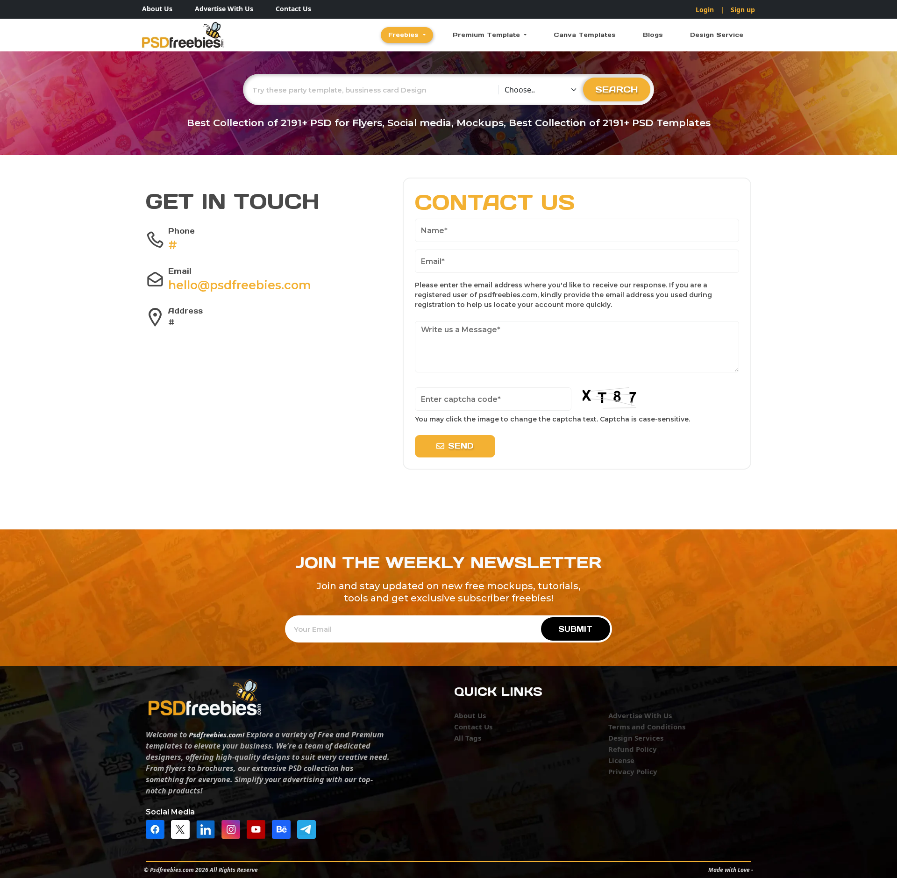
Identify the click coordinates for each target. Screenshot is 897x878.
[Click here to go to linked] (208, 828)
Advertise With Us (224, 8)
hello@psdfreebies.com (239, 285)
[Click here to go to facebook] (157, 828)
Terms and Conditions (646, 726)
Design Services (635, 737)
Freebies (404, 35)
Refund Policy (632, 749)
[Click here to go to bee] (283, 828)
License (621, 760)
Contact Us (293, 8)
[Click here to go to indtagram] (233, 828)
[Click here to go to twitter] (182, 828)
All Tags (467, 737)
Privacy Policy (632, 771)
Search (616, 89)
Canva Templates (585, 35)
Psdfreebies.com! (216, 734)
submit (575, 629)
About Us (157, 8)
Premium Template (487, 35)
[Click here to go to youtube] (258, 828)
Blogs (653, 35)
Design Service (716, 35)
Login (705, 9)
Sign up (743, 9)
